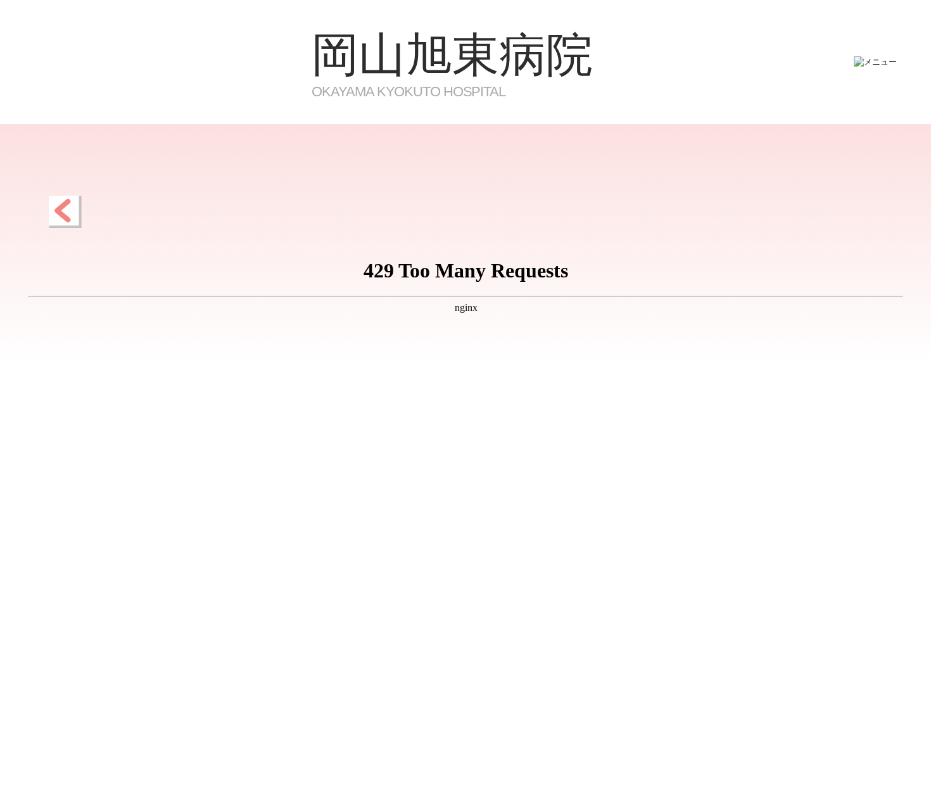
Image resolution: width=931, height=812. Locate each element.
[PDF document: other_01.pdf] (465, 507)
